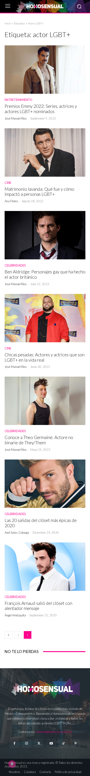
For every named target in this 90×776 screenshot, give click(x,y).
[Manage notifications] (12, 764)
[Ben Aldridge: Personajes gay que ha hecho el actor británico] (45, 235)
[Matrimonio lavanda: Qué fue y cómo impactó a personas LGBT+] (45, 152)
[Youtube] (51, 743)
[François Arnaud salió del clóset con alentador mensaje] (45, 566)
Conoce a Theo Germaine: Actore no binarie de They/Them (39, 440)
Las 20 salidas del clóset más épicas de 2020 (41, 523)
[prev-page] (8, 635)
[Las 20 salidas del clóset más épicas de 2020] (45, 484)
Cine (8, 182)
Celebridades (15, 265)
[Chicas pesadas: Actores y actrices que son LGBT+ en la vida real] (45, 318)
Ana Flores (11, 201)
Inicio (8, 23)
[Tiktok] (63, 743)
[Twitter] (38, 743)
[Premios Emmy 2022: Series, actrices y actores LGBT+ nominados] (45, 69)
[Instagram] (26, 743)
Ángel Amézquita (15, 615)
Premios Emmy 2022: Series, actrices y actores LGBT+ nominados (41, 108)
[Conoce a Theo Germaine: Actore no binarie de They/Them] (45, 401)
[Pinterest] (75, 743)
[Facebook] (14, 743)
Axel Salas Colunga (17, 532)
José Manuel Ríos (16, 118)
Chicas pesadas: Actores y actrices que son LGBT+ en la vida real (44, 357)
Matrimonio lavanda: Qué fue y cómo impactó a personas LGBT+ (39, 191)
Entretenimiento (18, 99)
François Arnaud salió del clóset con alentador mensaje (38, 605)
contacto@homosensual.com (54, 732)
